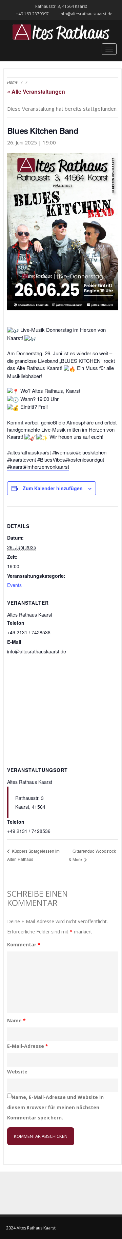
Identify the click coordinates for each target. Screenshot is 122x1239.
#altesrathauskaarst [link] (29, 452)
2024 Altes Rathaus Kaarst (31, 1228)
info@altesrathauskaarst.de (86, 14)
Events (14, 585)
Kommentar (23, 944)
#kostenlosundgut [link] (84, 459)
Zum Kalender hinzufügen (53, 488)
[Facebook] (53, 1193)
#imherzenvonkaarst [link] (46, 466)
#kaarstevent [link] (21, 459)
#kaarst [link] (15, 466)
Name (16, 1020)
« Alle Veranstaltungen (36, 91)
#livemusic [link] (64, 452)
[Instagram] (68, 1193)
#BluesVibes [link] (51, 459)
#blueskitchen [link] (91, 452)
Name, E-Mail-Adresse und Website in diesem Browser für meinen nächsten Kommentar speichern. (55, 1107)
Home (12, 82)
